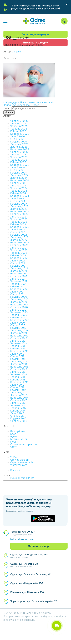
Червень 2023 (18, 219)
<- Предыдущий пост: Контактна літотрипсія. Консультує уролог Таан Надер (29, 104)
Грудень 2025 (18, 141)
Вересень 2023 (19, 211)
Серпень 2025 (19, 151)
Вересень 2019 (19, 335)
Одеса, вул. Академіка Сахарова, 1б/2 (31, 574)
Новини (14, 441)
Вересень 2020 (19, 304)
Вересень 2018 (19, 366)
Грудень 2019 (18, 327)
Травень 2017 (18, 408)
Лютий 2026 (17, 136)
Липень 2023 (18, 216)
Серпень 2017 (18, 400)
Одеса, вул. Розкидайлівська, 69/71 (29, 556)
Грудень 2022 (18, 234)
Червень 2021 (18, 281)
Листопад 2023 (19, 206)
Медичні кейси (19, 439)
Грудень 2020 (18, 296)
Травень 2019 (18, 346)
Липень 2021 (18, 278)
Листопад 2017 (19, 392)
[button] (5, 21)
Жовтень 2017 (18, 395)
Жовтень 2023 (18, 208)
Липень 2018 (18, 371)
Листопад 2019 (19, 330)
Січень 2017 (17, 415)
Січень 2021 (17, 294)
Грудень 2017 (18, 389)
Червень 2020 (19, 312)
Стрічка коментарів (21, 462)
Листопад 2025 (19, 144)
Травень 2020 (18, 314)
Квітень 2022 (18, 255)
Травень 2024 (18, 190)
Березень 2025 (19, 164)
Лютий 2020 (17, 322)
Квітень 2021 (17, 286)
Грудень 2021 (18, 265)
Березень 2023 (19, 227)
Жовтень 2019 (18, 333)
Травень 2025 (18, 159)
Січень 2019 (17, 356)
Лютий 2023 (17, 229)
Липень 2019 (18, 340)
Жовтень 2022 (19, 239)
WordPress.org (18, 465)
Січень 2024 (17, 201)
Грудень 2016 (18, 418)
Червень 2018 (18, 374)
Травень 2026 (18, 128)
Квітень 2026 (18, 131)
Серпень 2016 (18, 421)
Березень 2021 (19, 289)
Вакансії (15, 470)
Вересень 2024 (19, 180)
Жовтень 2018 (18, 364)
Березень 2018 (19, 382)
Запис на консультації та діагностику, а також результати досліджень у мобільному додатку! (35, 7)
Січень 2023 (17, 232)
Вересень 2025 (19, 149)
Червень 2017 (18, 405)
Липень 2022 (18, 247)
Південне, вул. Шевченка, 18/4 (27, 592)
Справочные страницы (23, 444)
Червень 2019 (18, 343)
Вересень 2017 (19, 397)
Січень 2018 (17, 387)
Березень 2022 (19, 258)
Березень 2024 (19, 195)
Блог (13, 433)
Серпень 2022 (19, 245)
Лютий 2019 (17, 353)
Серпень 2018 (18, 369)
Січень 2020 (17, 325)
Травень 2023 (18, 221)
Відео (13, 436)
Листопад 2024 (19, 175)
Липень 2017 (17, 402)
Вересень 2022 (19, 242)
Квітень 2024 (18, 193)
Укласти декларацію (35, 34)
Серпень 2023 (19, 214)
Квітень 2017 (17, 410)
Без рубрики (18, 431)
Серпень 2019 (18, 338)
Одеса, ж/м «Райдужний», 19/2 (26, 583)
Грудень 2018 (18, 358)
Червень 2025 (19, 157)
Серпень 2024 (19, 183)
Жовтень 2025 (19, 146)
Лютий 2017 (17, 413)
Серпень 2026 (19, 120)
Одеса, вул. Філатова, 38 (24, 565)
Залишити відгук (39, 546)
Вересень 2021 (19, 273)
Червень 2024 (18, 188)
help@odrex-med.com (21, 539)
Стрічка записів (19, 459)
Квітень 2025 (18, 162)
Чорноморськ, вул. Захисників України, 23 (33, 601)
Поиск (7, 108)
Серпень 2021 (18, 276)
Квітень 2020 (18, 317)
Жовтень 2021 (18, 270)
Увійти (13, 457)
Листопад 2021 (19, 268)
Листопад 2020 (19, 299)
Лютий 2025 (17, 167)
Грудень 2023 (18, 203)
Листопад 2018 (19, 361)
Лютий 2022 (17, 260)
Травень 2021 (18, 283)
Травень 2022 (18, 252)
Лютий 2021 (17, 291)
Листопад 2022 (19, 237)
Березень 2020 (19, 320)
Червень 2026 (19, 126)
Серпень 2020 (19, 307)
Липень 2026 (18, 123)
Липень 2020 (18, 309)
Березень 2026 (19, 133)
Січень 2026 (17, 139)
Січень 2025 (17, 170)
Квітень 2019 (17, 348)
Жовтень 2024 (18, 177)
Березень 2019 (19, 351)
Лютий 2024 (17, 198)
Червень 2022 (19, 250)
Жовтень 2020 (19, 302)
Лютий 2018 (17, 384)
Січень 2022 (17, 263)
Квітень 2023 (18, 224)
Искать (9, 112)
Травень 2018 (18, 377)
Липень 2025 (18, 154)
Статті (13, 446)
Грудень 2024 (18, 172)
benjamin (17, 51)
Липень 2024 (18, 185)
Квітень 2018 (17, 379)
